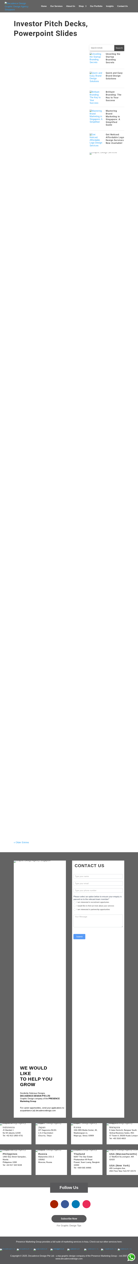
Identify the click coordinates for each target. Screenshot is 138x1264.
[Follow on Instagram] (86, 1204)
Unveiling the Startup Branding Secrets (40, 96)
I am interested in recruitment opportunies (92, 902)
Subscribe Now (69, 1218)
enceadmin (22, 100)
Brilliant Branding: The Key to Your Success (43, 212)
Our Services (56, 6)
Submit (79, 936)
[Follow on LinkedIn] (76, 1204)
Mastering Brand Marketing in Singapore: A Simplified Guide (113, 118)
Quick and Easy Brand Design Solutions (40, 133)
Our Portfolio (96, 6)
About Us (70, 6)
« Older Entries (21, 842)
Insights (110, 6)
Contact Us (122, 6)
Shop (81, 6)
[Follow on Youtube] (54, 1204)
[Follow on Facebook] (65, 1204)
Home (44, 6)
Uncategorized (44, 100)
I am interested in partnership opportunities (93, 909)
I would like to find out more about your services (95, 906)
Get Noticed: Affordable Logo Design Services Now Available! (115, 138)
